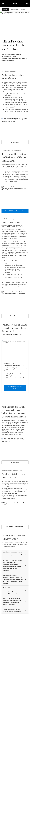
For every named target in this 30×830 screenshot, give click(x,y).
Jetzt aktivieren (15, 316)
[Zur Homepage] (15, 3)
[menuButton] (3, 3)
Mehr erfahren (15, 142)
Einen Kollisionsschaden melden (15, 211)
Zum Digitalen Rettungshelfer (15, 527)
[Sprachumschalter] (26, 3)
